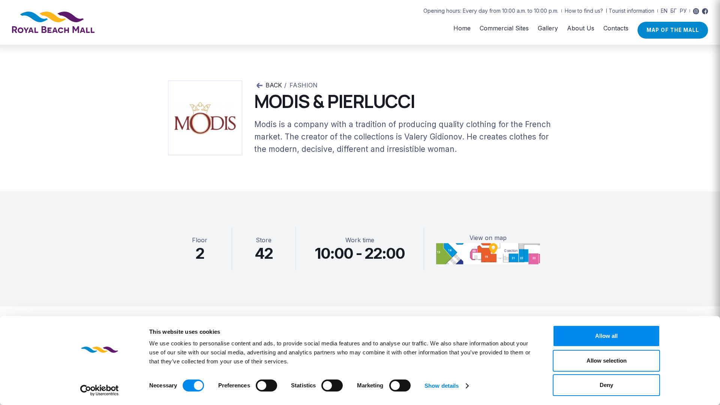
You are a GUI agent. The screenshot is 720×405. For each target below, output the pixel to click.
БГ (673, 11)
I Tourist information (630, 11)
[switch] (266, 386)
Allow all (606, 336)
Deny (606, 385)
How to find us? (584, 11)
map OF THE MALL (672, 30)
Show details (441, 385)
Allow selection (606, 360)
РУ (683, 11)
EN (664, 11)
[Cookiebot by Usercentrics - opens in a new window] (99, 390)
